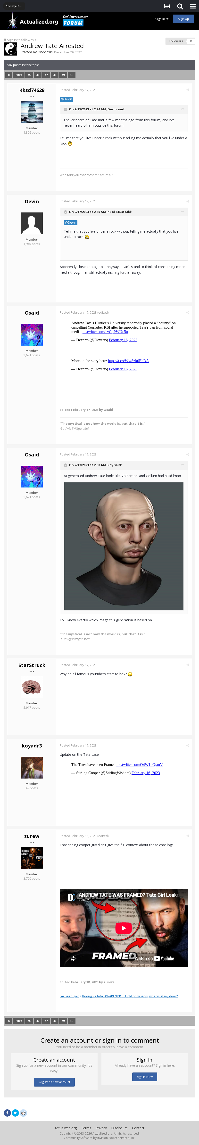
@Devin (66, 99)
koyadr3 (32, 745)
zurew (31, 836)
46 (37, 75)
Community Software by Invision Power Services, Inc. (99, 1138)
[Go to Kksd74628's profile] (32, 112)
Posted (78, 90)
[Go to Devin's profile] (32, 223)
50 (71, 75)
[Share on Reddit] (23, 1112)
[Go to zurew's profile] (32, 858)
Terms (86, 1128)
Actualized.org (66, 1128)
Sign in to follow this (21, 40)
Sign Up (183, 18)
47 (46, 75)
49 (63, 75)
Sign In (160, 19)
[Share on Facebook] (7, 1113)
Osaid (32, 312)
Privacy (101, 1128)
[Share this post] (187, 90)
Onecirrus (45, 52)
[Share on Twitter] (15, 1113)
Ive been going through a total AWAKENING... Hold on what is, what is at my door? (119, 996)
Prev (19, 75)
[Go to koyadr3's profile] (32, 768)
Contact (138, 1128)
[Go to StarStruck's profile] (32, 687)
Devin (112, 109)
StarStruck (31, 665)
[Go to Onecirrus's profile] (10, 49)
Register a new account (54, 1082)
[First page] (8, 75)
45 (29, 75)
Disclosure (119, 1128)
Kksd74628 (31, 90)
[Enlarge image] (124, 546)
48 (54, 75)
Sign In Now (145, 1077)
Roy (110, 465)
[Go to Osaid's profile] (32, 335)
